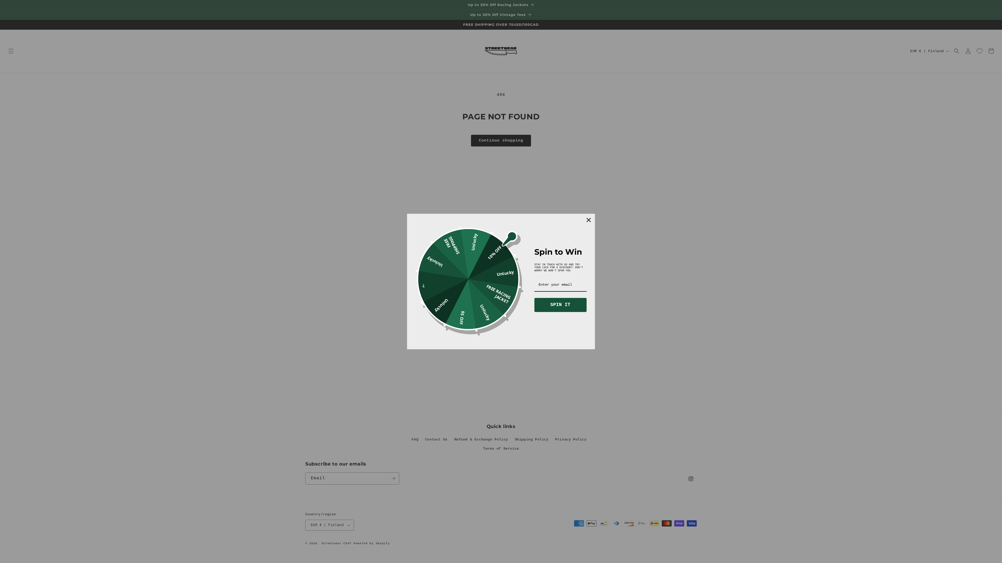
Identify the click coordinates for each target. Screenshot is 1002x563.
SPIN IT (560, 304)
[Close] (588, 220)
